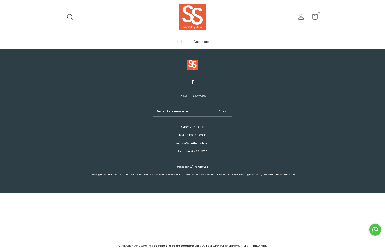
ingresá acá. (252, 174)
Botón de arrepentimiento (279, 174)
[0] (313, 17)
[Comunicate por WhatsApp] (375, 230)
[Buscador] (72, 17)
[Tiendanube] (192, 167)
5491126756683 (192, 127)
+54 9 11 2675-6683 (192, 135)
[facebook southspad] (192, 82)
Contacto (201, 41)
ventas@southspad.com (193, 143)
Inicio (180, 41)
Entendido (260, 245)
